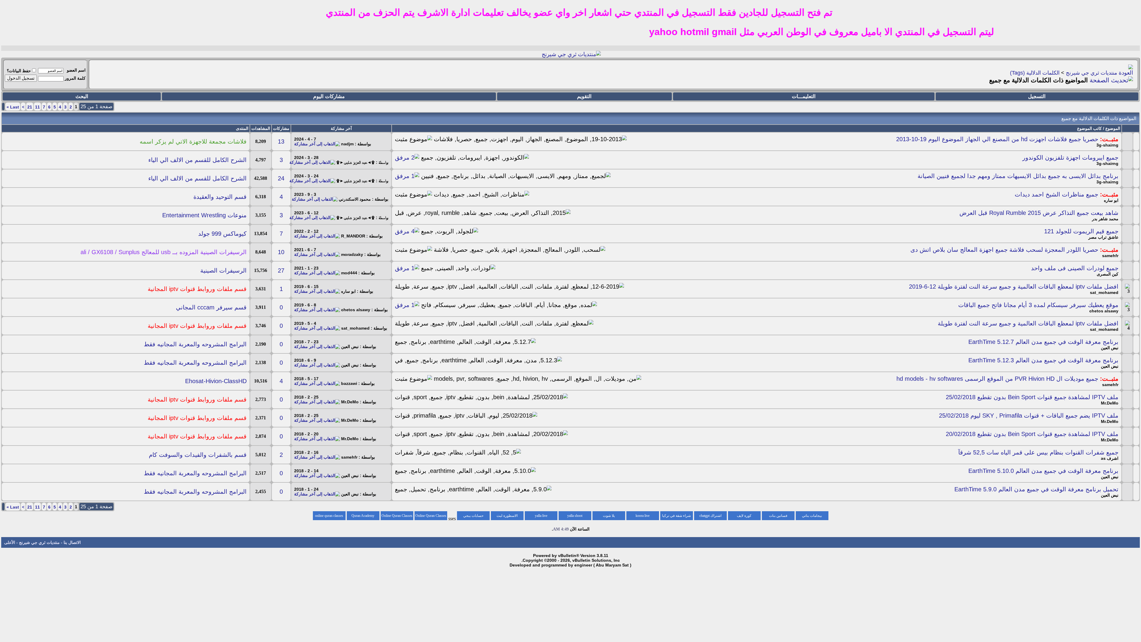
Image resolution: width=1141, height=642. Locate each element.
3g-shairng (1107, 145)
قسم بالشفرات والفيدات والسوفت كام (198, 454)
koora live (643, 516)
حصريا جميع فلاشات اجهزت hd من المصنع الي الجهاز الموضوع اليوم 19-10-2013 (997, 139)
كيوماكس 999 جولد (222, 233)
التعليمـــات (804, 96)
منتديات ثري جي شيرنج (1091, 73)
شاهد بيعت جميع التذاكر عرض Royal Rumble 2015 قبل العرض (1038, 213)
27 (281, 270)
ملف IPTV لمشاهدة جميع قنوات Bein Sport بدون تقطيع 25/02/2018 (1032, 397)
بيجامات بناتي (812, 516)
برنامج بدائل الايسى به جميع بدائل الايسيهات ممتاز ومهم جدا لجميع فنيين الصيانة (1018, 176)
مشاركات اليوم (329, 96)
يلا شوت (609, 516)
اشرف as (1109, 458)
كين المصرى (1107, 274)
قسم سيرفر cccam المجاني (211, 307)
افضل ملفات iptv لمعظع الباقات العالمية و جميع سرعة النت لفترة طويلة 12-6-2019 (1013, 286)
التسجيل (1037, 96)
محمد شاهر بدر (1105, 218)
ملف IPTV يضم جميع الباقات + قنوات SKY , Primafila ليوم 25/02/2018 (1028, 415)
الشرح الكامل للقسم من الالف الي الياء (197, 160)
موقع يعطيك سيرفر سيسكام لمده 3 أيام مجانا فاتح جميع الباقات (1038, 305)
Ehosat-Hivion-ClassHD (216, 381)
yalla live (541, 516)
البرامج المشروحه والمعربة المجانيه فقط (195, 344)
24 (281, 178)
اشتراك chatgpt (710, 516)
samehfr (1110, 255)
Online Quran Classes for (430, 517)
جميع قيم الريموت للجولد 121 (1081, 231)
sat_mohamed (1104, 292)
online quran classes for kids (329, 517)
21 (29, 107)
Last (13, 107)
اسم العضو (76, 70)
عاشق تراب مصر (1103, 237)
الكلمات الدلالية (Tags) (1035, 73)
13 (281, 141)
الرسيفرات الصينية (223, 270)
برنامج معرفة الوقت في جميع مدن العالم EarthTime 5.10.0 (1043, 471)
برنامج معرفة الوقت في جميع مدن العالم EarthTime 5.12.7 (1043, 342)
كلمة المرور (75, 78)
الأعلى (9, 542)
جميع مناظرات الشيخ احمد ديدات (1056, 194)
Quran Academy (363, 516)
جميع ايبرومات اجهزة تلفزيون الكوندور (1070, 157)
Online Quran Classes (397, 516)
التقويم (584, 96)
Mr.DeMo (1109, 403)
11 (37, 107)
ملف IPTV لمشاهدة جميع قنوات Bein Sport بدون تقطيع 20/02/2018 (1032, 434)
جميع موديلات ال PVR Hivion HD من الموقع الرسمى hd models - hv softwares (997, 378)
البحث (81, 96)
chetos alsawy (1103, 311)
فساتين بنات (778, 516)
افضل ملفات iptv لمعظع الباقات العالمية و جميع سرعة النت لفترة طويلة (1028, 323)
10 (281, 252)
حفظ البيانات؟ (19, 70)
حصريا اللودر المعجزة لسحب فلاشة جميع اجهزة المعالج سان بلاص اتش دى (1004, 249)
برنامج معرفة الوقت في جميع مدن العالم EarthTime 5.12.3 (1043, 360)
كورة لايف (744, 516)
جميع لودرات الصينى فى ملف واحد (1074, 268)
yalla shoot (574, 516)
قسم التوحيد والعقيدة (220, 196)
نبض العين (1109, 347)
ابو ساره (1111, 200)
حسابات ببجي (473, 516)
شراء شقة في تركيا (676, 516)
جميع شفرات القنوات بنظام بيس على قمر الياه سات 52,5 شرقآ (1038, 452)
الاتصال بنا (72, 542)
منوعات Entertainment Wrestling (204, 215)
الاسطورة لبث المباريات (507, 517)
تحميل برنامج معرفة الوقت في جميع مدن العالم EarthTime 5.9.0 (1036, 489)
